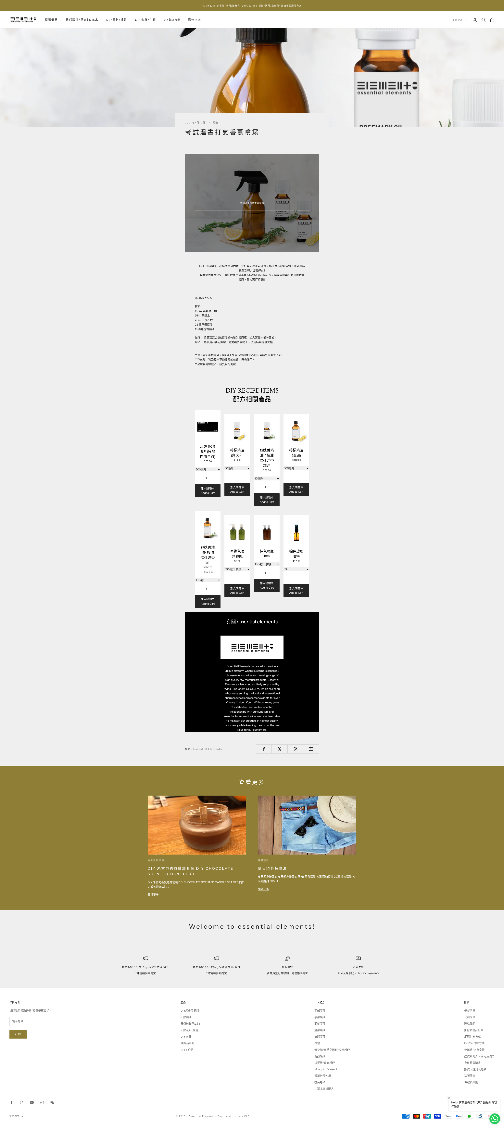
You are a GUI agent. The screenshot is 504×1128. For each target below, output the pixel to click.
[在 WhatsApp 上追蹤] (42, 1102)
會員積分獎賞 (472, 1063)
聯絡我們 (469, 1023)
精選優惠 (51, 19)
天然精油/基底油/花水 (82, 19)
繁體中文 (457, 19)
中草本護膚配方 (324, 1088)
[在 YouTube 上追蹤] (32, 1102)
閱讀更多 (153, 894)
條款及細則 (471, 1082)
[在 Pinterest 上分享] (295, 749)
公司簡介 (469, 1017)
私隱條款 (469, 1075)
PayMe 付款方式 (474, 1043)
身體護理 (263, 860)
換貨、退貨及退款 (475, 1069)
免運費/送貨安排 (474, 1050)
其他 (215, 122)
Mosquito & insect (325, 1069)
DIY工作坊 (187, 1050)
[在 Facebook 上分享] (263, 749)
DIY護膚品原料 (190, 1010)
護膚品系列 (187, 1043)
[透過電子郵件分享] (311, 749)
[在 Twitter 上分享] (279, 749)
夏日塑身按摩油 (272, 868)
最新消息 (469, 1010)
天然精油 (186, 1017)
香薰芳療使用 (156, 860)
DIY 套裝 (186, 1036)
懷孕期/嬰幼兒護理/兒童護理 (332, 1050)
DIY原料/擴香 (116, 19)
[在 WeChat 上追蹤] (52, 1102)
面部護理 (319, 1010)
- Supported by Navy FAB (232, 1116)
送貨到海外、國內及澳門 (479, 1056)
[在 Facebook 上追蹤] (11, 1102)
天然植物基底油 (190, 1023)
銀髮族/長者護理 (324, 1063)
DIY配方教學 (172, 19)
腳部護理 (319, 1030)
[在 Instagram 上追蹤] (22, 1102)
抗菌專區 (319, 1082)
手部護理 (319, 1017)
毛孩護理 (319, 1056)
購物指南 (194, 19)
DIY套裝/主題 (145, 19)
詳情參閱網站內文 (291, 5)
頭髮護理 (319, 1023)
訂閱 (18, 1034)
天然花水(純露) (190, 1030)
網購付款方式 (472, 1036)
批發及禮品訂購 (474, 1030)
